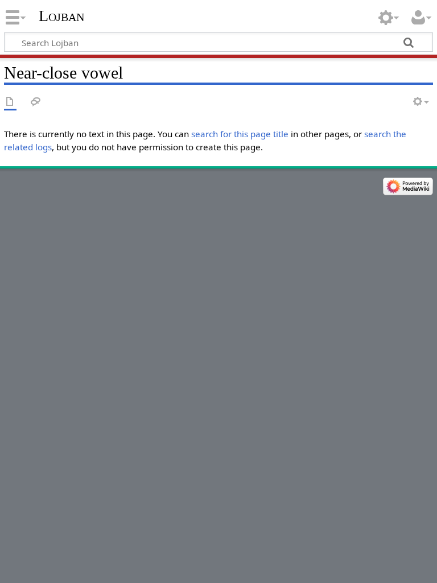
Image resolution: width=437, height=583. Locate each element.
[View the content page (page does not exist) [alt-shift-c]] (10, 102)
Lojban (61, 15)
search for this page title (239, 133)
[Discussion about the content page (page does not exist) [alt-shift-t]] (36, 102)
